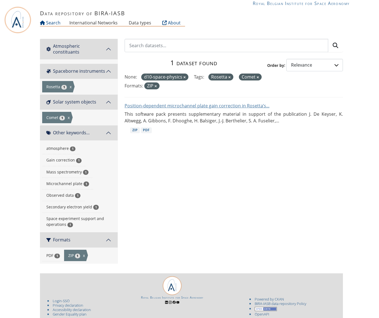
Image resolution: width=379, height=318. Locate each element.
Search (52, 23)
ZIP (135, 130)
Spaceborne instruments (79, 71)
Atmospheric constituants (66, 49)
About (174, 23)
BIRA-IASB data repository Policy (280, 303)
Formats (61, 240)
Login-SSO (61, 300)
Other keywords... (71, 133)
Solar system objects (74, 102)
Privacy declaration (68, 305)
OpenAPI (262, 314)
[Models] (119, 22)
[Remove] (184, 77)
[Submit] (335, 45)
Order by (275, 65)
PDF (146, 130)
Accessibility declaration (72, 309)
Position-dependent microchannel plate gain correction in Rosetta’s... (197, 106)
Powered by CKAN (269, 299)
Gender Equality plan (70, 314)
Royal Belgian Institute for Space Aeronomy (301, 3)
